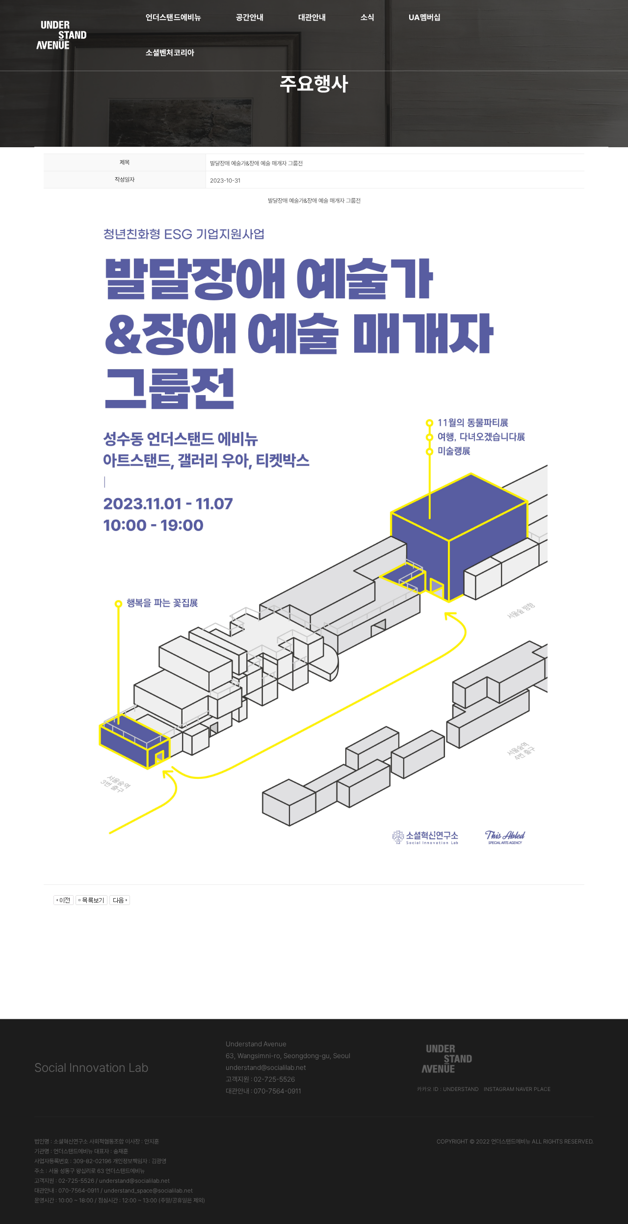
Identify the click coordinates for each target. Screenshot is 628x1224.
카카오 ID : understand (448, 1089)
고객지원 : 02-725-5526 (260, 1079)
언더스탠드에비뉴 (174, 17)
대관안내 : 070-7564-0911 (263, 1091)
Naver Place (533, 1089)
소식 (367, 17)
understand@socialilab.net (266, 1067)
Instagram (499, 1089)
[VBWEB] (62, 35)
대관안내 (312, 17)
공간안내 (250, 17)
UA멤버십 (425, 17)
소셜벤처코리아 (170, 52)
